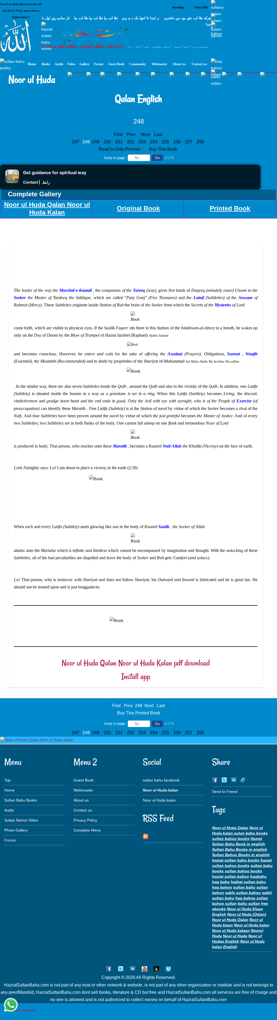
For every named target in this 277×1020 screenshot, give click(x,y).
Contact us (83, 810)
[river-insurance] (20, 1010)
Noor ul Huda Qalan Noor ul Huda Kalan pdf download (136, 662)
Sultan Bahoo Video (21, 820)
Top (7, 780)
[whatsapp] (11, 1005)
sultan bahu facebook (161, 780)
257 (189, 142)
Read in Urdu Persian (120, 149)
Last (158, 134)
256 (177, 142)
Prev (131, 134)
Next (145, 134)
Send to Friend (225, 791)
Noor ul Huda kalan (159, 800)
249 (96, 142)
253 (142, 142)
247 (76, 142)
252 (131, 142)
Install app (135, 676)
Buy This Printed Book (138, 713)
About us (81, 800)
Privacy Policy (85, 820)
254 (154, 142)
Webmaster (83, 790)
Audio (9, 810)
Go (157, 158)
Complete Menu (87, 830)
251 (119, 142)
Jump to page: (115, 158)
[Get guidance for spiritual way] (12, 181)
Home (9, 790)
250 (108, 142)
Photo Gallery (16, 830)
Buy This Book (164, 149)
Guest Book (84, 780)
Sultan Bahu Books (20, 800)
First (118, 134)
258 (201, 142)
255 (166, 142)
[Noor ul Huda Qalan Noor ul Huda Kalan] (36, 740)
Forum (10, 840)
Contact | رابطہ (36, 182)
